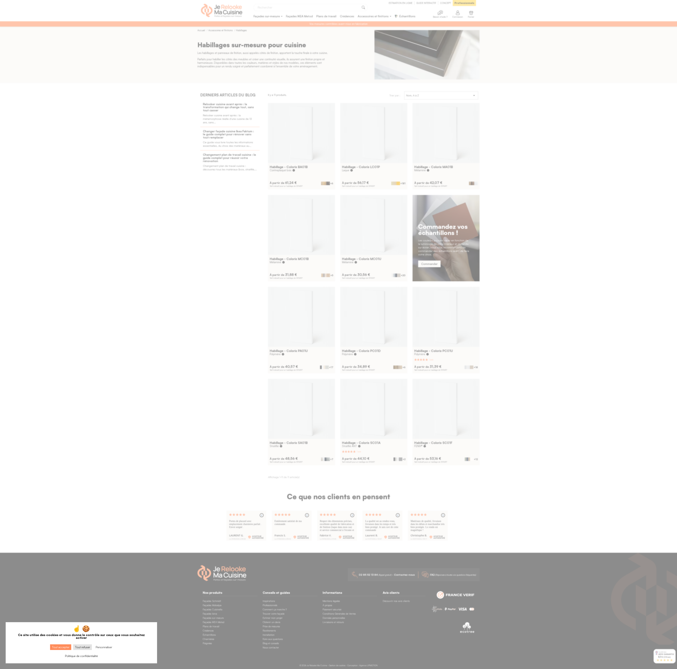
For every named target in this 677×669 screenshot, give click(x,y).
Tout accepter (60, 647)
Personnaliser (104, 647)
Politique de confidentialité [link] (81, 656)
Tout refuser (82, 647)
